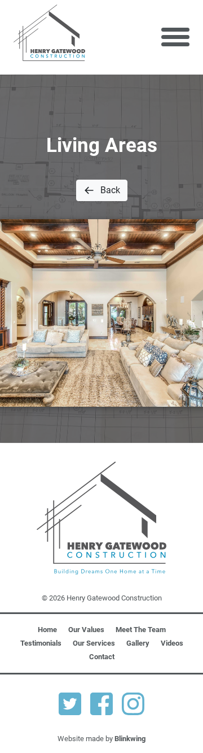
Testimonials (40, 643)
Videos (172, 643)
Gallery (137, 643)
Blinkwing (129, 738)
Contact (101, 656)
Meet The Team (141, 629)
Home (47, 629)
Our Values (86, 629)
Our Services (94, 643)
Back (110, 190)
